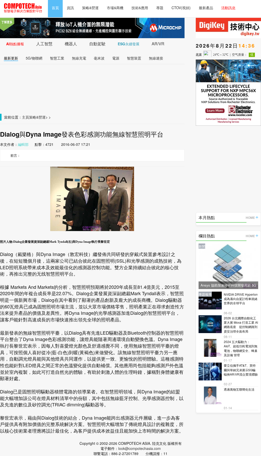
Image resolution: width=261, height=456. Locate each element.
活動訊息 (228, 7)
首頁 (55, 7)
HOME (250, 217)
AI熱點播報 (15, 43)
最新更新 (11, 58)
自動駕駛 (97, 44)
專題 (159, 7)
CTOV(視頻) (181, 7)
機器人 (71, 44)
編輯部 (23, 144)
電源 (115, 58)
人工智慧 (44, 44)
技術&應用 (140, 7)
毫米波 (99, 58)
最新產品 (206, 7)
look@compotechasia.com (139, 448)
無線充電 (79, 58)
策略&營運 (90, 7)
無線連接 (156, 58)
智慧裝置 (134, 58)
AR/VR (158, 44)
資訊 (70, 7)
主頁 (25, 117)
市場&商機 (115, 7)
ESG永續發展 (128, 43)
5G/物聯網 (34, 58)
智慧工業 (57, 58)
